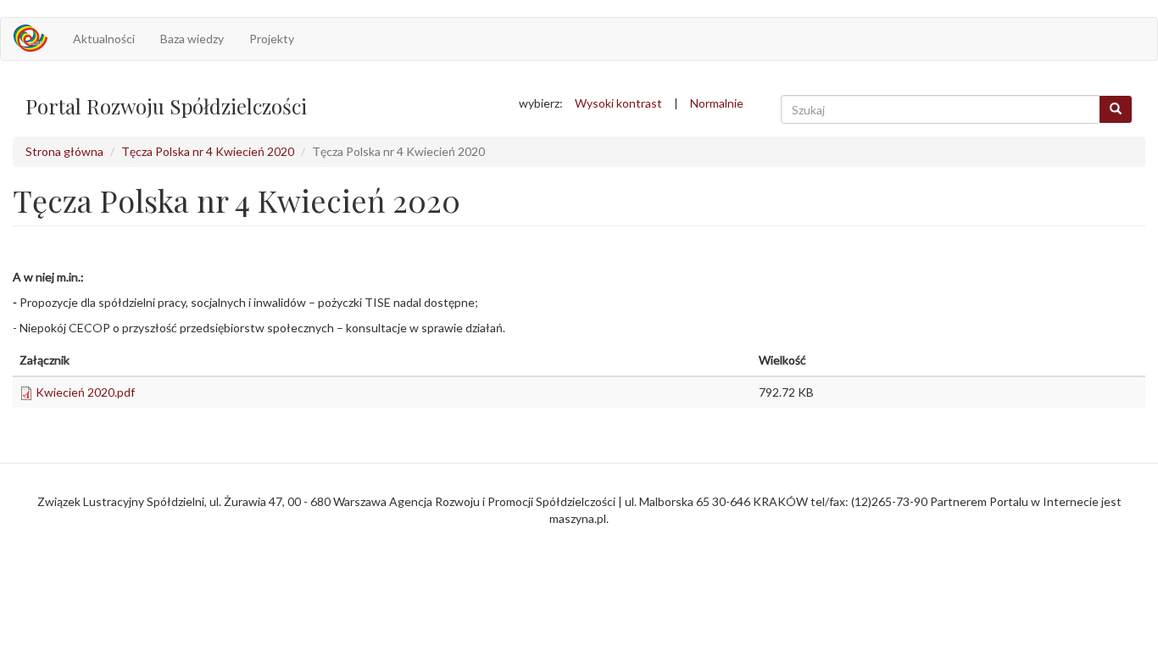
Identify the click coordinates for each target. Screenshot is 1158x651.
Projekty (271, 38)
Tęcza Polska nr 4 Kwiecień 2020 (207, 151)
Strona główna (64, 151)
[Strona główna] (37, 38)
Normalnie (716, 103)
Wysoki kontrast (618, 103)
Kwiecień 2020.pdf (85, 392)
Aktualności (104, 38)
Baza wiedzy (192, 38)
